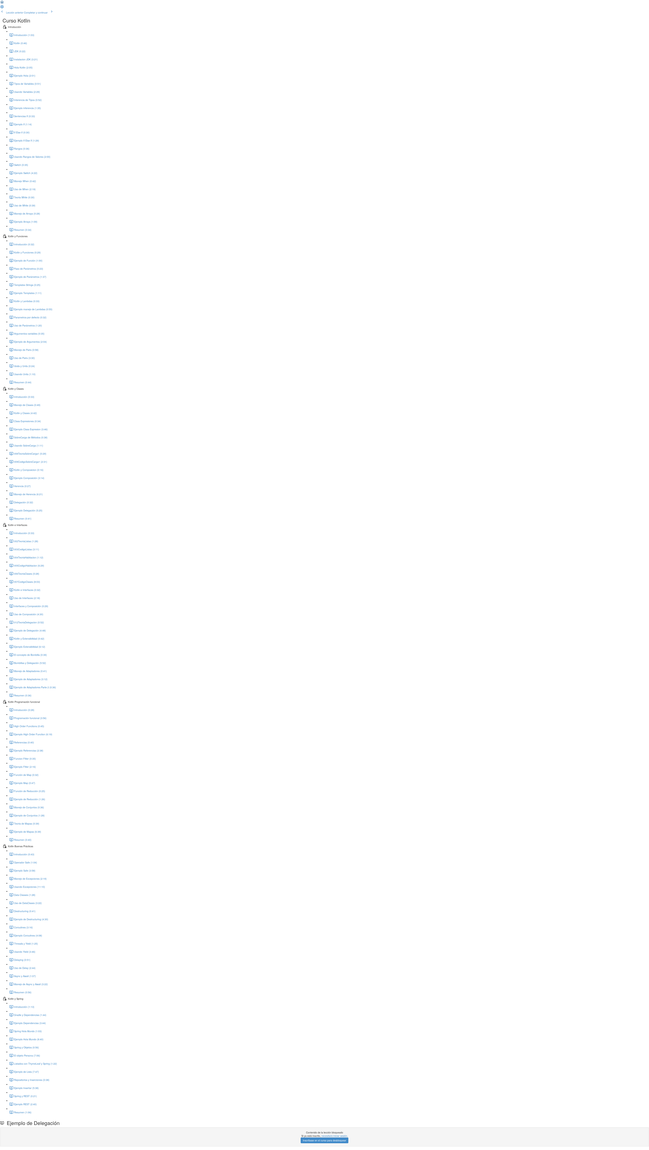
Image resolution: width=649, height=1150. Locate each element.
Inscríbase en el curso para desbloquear (324, 1140)
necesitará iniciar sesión (334, 1135)
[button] (2, 3)
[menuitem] (2, 7)
